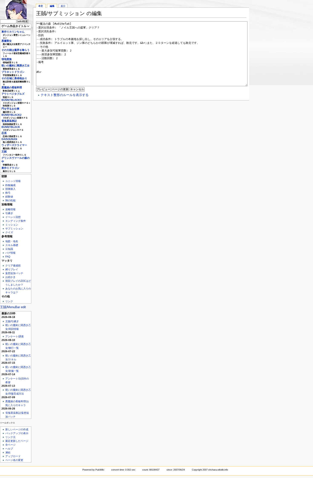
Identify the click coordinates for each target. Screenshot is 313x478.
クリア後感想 (13, 265)
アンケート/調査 (14, 336)
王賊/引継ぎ (12, 321)
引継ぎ (9, 213)
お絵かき (10, 277)
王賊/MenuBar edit (13, 307)
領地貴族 (6, 59)
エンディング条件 (15, 220)
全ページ (10, 444)
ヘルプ (9, 448)
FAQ (7, 256)
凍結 (7, 452)
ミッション (11, 224)
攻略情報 (10, 209)
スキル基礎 (11, 245)
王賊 (4, 151)
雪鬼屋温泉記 (9, 120)
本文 (40, 6)
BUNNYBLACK (10, 127)
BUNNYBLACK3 (11, 100)
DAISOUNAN (9, 139)
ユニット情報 (13, 181)
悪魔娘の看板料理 (11, 87)
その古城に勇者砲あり (14, 78)
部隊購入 (10, 188)
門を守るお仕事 (10, 108)
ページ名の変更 (14, 460)
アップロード (13, 456)
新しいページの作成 (16, 429)
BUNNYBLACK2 (11, 114)
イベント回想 (13, 217)
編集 (52, 6)
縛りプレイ (11, 269)
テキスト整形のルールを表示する (65, 95)
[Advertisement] (281, 64)
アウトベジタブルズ (12, 93)
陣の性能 (10, 200)
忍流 (4, 133)
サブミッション (14, 228)
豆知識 (9, 249)
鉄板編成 (10, 185)
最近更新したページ (16, 440)
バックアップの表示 (16, 433)
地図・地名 (11, 241)
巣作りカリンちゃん (12, 31)
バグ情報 (10, 252)
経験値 (9, 196)
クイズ (9, 232)
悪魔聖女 (6, 40)
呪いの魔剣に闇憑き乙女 (15, 65)
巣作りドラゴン (10, 167)
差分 (63, 6)
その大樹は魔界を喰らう (15, 50)
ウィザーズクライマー (14, 145)
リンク (9, 301)
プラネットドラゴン (12, 71)
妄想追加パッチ (14, 273)
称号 (7, 192)
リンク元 (10, 437)
